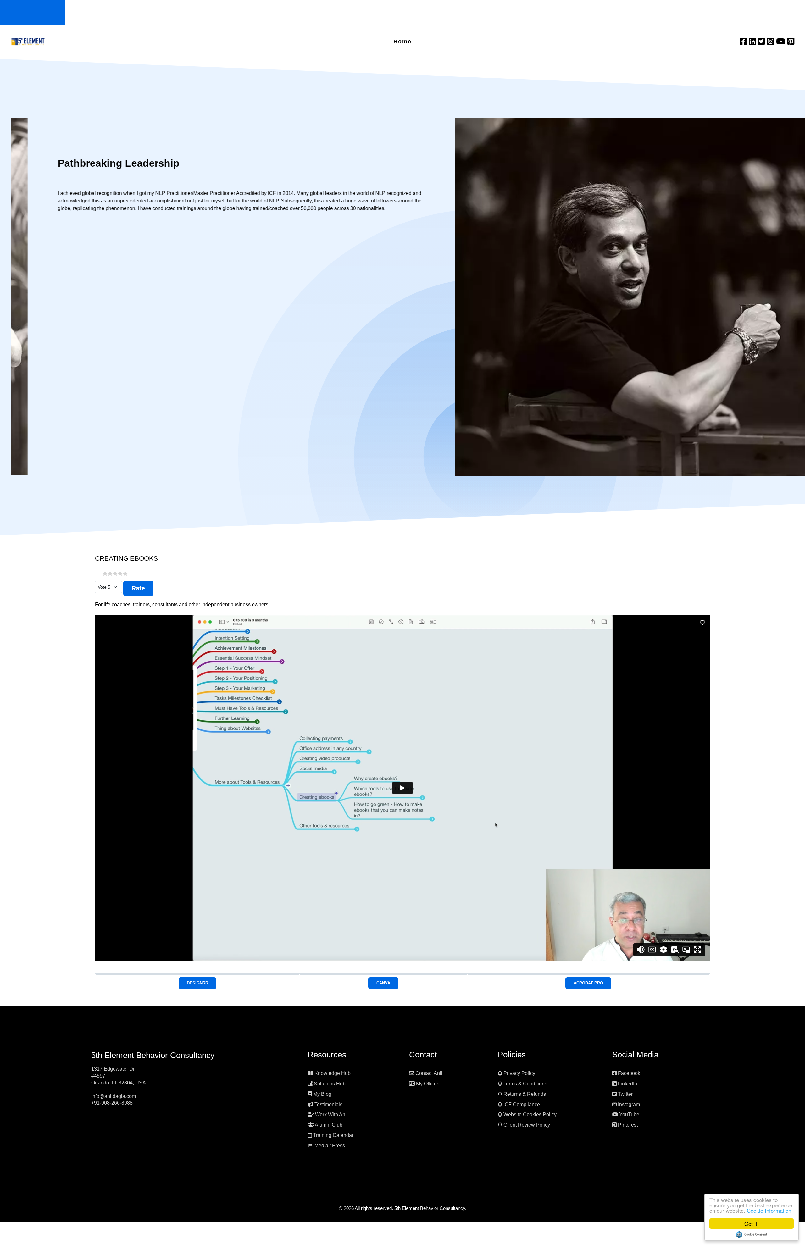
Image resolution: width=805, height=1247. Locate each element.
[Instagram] (771, 41)
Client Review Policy (526, 1125)
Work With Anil (331, 1114)
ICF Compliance (521, 1104)
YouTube (629, 1114)
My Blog (322, 1094)
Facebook (629, 1073)
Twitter (625, 1094)
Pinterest (628, 1125)
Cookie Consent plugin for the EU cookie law (751, 1234)
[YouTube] (781, 41)
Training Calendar (333, 1135)
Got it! (751, 1224)
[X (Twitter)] (762, 41)
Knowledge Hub (332, 1073)
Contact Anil (428, 1073)
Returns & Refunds (524, 1094)
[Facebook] (744, 41)
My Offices (427, 1083)
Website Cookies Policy (530, 1114)
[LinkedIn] (753, 41)
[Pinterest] (790, 41)
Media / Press (329, 1145)
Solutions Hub (330, 1083)
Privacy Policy (519, 1073)
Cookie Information (769, 1210)
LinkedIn (627, 1083)
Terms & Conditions (525, 1083)
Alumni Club (328, 1125)
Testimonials (328, 1104)
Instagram (629, 1104)
